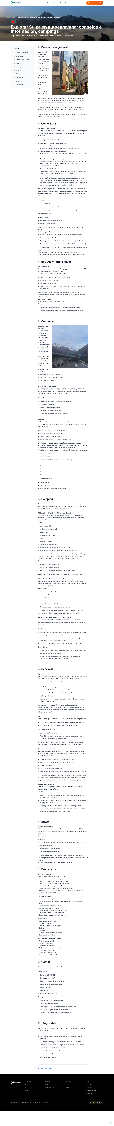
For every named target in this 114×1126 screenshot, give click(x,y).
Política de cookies (91, 1090)
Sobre (60, 3)
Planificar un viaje (93, 3)
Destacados (18, 77)
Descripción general (21, 52)
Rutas (16, 74)
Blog (65, 3)
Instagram (68, 1084)
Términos (88, 1084)
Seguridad (18, 84)
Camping (17, 67)
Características (49, 1087)
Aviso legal (89, 1093)
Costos (17, 81)
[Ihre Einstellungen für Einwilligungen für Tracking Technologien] (111, 1123)
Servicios (17, 70)
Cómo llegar (18, 56)
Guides (13, 17)
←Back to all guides (45, 1068)
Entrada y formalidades (21, 59)
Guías (55, 3)
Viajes (49, 3)
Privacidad (89, 1087)
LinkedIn (68, 1087)
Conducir (17, 63)
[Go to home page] (16, 3)
